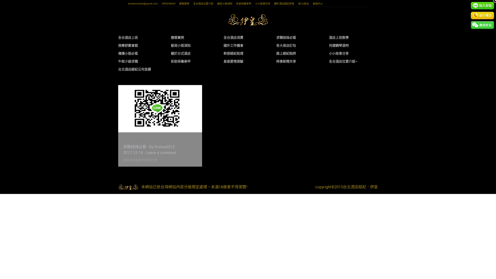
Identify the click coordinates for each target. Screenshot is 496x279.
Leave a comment (161, 152)
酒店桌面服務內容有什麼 (144, 139)
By (162, 147)
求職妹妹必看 (134, 147)
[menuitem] (184, 3)
